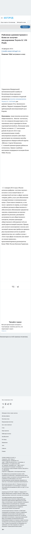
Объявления (4, 442)
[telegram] (18, 287)
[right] (29, 22)
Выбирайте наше (21, 22)
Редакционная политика (7, 421)
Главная (3, 451)
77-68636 (15, 491)
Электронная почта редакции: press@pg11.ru (12, 466)
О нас (3, 427)
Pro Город (4, 439)
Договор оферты (6, 416)
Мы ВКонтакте (5, 436)
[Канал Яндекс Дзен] (10, 404)
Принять (25, 27)
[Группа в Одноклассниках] (5, 404)
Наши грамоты (5, 430)
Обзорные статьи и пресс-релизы (10, 413)
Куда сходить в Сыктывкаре (8, 22)
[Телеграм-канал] (8, 404)
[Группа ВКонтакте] (3, 404)
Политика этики (5, 419)
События (4, 448)
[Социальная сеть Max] (3, 407)
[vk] (13, 287)
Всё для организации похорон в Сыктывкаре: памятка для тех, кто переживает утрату (12, 327)
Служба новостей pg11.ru (11, 51)
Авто (3, 445)
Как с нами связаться (7, 424)
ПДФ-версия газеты (6, 433)
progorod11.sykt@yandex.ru (8, 471)
